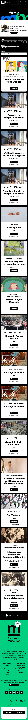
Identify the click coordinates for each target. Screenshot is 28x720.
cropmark (16, 646)
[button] (25, 42)
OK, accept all (8, 712)
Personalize (14, 715)
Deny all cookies (20, 712)
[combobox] (14, 53)
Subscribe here (14, 684)
